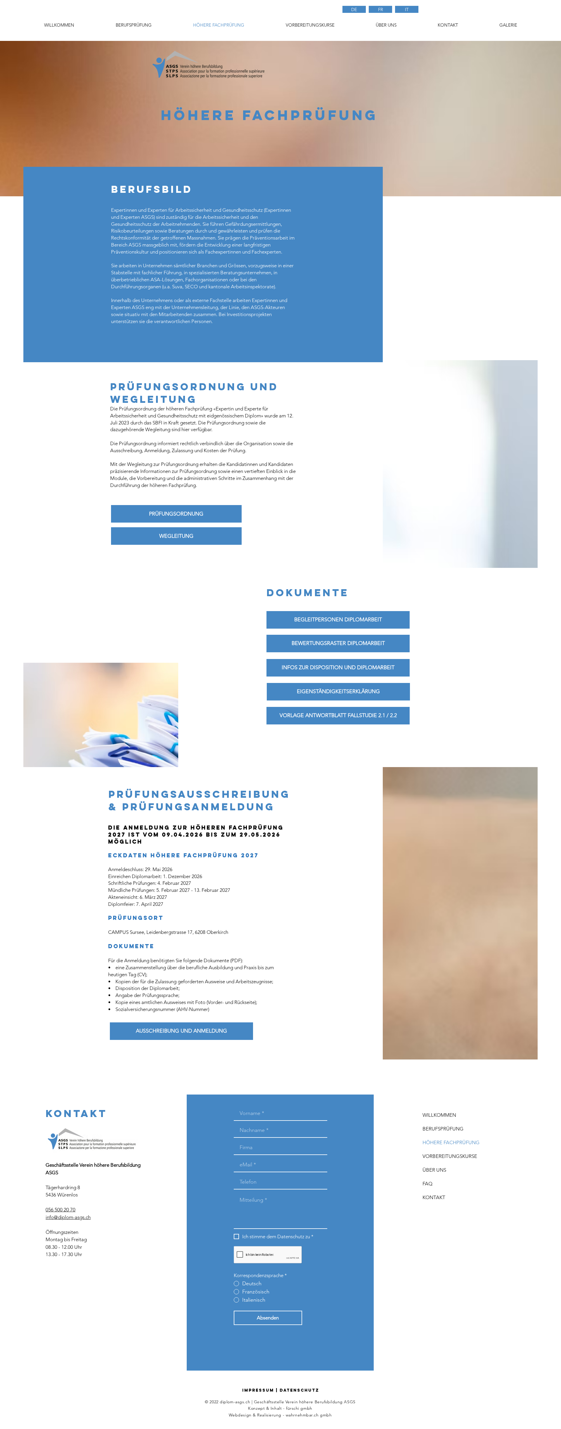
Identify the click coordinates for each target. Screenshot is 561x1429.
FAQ (427, 1184)
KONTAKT (434, 1197)
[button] (310, 25)
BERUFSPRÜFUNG (443, 1129)
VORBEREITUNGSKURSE (450, 1156)
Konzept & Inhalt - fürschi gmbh (280, 1408)
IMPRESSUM (258, 1390)
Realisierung (269, 1415)
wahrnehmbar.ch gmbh (309, 1415)
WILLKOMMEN (439, 1115)
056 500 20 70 (60, 1210)
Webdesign (240, 1415)
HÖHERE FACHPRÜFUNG (451, 1142)
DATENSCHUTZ (299, 1390)
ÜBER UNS (434, 1170)
